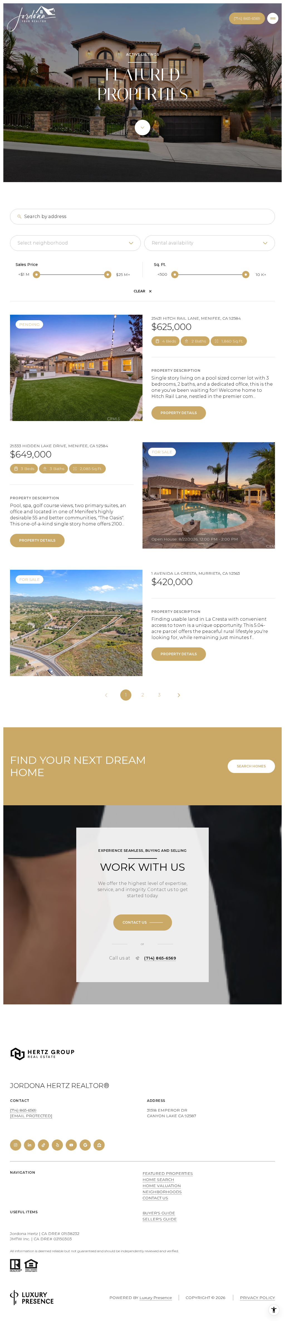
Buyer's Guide (158, 1212)
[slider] (36, 274)
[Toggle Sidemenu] (272, 18)
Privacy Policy (257, 1297)
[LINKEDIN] (29, 1145)
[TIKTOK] (43, 1145)
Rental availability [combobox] (172, 243)
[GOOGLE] (85, 1145)
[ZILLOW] (99, 1145)
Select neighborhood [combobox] (43, 243)
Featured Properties (167, 1173)
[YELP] (57, 1145)
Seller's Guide (159, 1219)
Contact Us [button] (155, 1197)
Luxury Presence (155, 1297)
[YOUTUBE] (71, 1145)
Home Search (158, 1179)
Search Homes (251, 766)
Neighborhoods (162, 1191)
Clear (139, 291)
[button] (142, 922)
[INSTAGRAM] (15, 1145)
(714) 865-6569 (247, 18)
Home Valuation (161, 1185)
